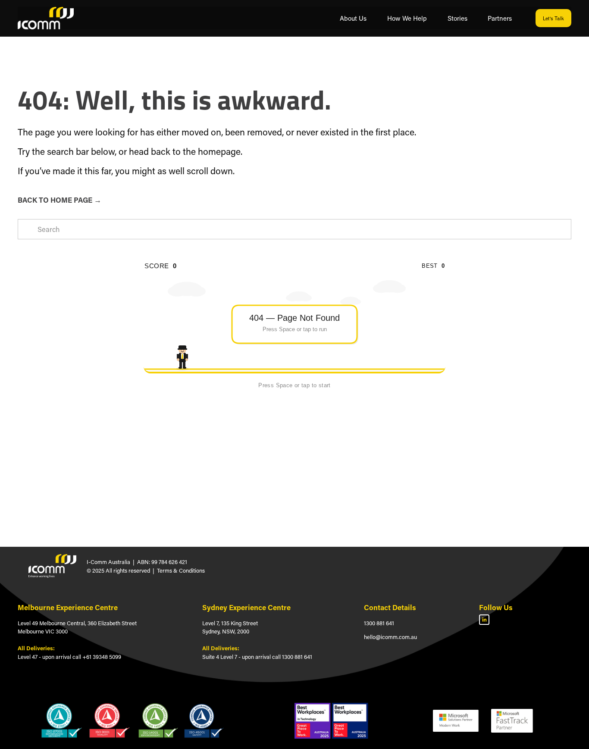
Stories (457, 18)
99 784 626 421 (169, 561)
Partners (500, 18)
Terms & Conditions (181, 570)
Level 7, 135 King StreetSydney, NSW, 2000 (230, 627)
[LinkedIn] (484, 619)
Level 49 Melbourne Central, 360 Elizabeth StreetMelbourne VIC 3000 (77, 627)
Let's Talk (553, 18)
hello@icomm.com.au (390, 636)
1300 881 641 (379, 623)
